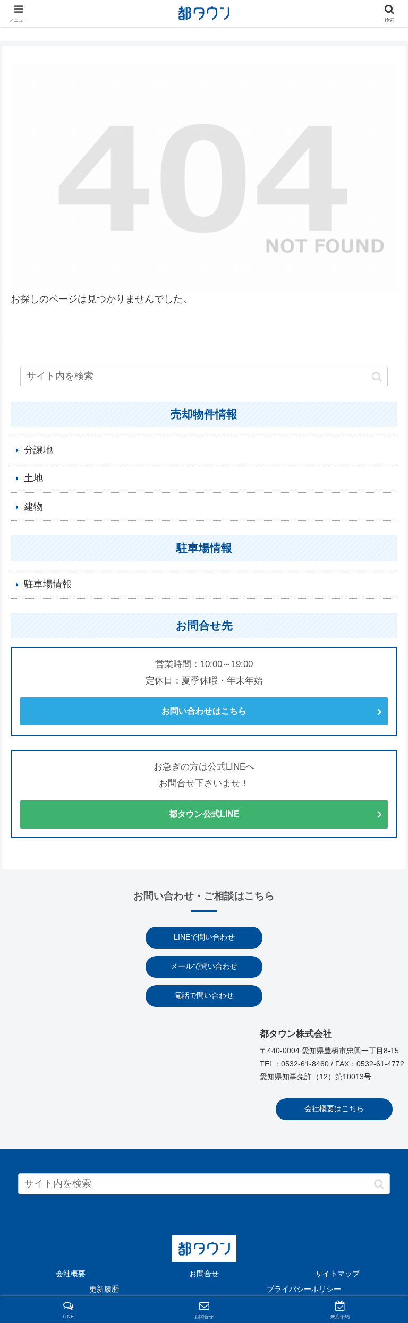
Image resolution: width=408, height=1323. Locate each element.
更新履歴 (104, 1289)
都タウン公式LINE (204, 813)
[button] (377, 376)
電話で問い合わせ (204, 996)
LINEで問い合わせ (204, 937)
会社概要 (71, 1273)
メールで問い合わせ (204, 966)
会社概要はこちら (334, 1109)
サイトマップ (337, 1273)
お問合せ (204, 1273)
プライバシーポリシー (304, 1289)
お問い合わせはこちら (204, 710)
